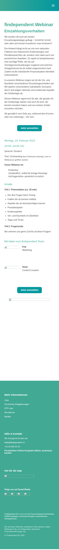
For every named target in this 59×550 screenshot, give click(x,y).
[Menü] (53, 4)
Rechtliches (9, 412)
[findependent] (24, 5)
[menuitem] (53, 4)
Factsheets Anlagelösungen (16, 404)
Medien (7, 416)
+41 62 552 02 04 (12, 446)
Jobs (6, 400)
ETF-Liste (8, 408)
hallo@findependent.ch (14, 442)
